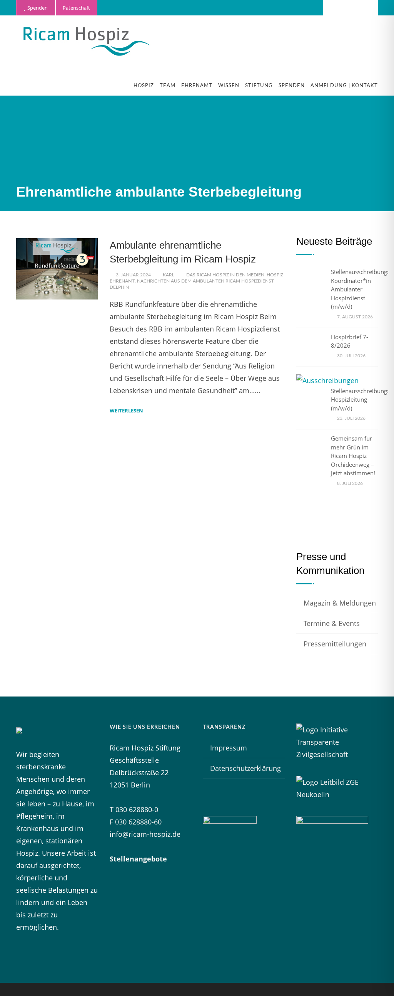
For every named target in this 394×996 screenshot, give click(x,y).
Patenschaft (76, 7)
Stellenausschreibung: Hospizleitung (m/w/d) (360, 399)
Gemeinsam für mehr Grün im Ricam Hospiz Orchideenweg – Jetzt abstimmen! (353, 455)
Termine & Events (332, 623)
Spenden (36, 7)
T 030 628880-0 (134, 809)
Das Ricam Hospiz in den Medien (225, 275)
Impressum (228, 747)
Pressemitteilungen (335, 643)
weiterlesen (126, 410)
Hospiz (144, 85)
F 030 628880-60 (136, 821)
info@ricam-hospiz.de (145, 834)
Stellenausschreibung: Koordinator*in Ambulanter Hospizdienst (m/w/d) (360, 289)
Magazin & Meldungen (340, 602)
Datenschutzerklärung (245, 768)
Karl (168, 275)
